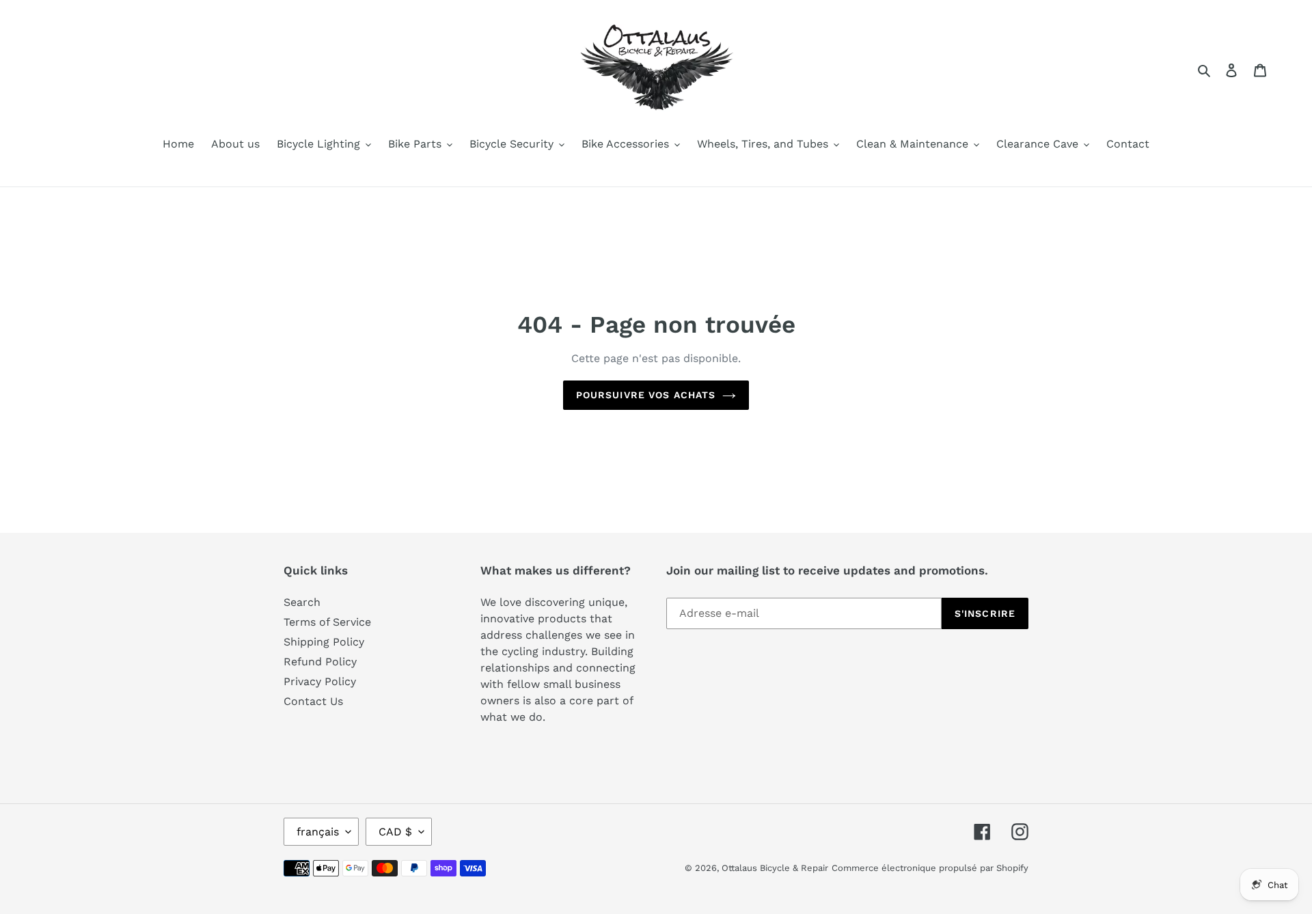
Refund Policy (320, 661)
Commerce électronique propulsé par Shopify (930, 868)
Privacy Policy (320, 681)
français (318, 831)
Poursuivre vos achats (646, 394)
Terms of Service (327, 621)
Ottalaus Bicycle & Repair (775, 868)
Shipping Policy (324, 641)
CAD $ (395, 831)
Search (302, 602)
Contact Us (313, 701)
